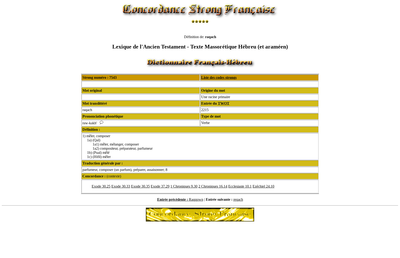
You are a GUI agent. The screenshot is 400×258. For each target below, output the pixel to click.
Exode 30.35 (140, 186)
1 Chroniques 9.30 (183, 186)
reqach (238, 199)
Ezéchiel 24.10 (263, 186)
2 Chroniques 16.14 (212, 186)
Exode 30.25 (101, 186)
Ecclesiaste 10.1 (240, 186)
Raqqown (196, 199)
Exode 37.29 (160, 186)
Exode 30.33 (120, 186)
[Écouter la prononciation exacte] (101, 123)
